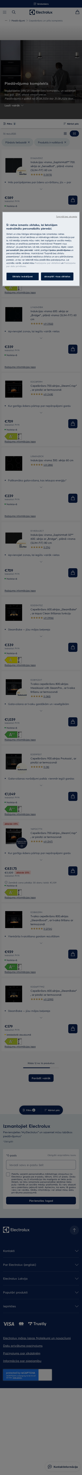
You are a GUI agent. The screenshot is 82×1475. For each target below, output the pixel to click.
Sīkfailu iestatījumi (22, 276)
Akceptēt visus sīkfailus (57, 276)
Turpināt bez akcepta (66, 216)
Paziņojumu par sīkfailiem (48, 263)
